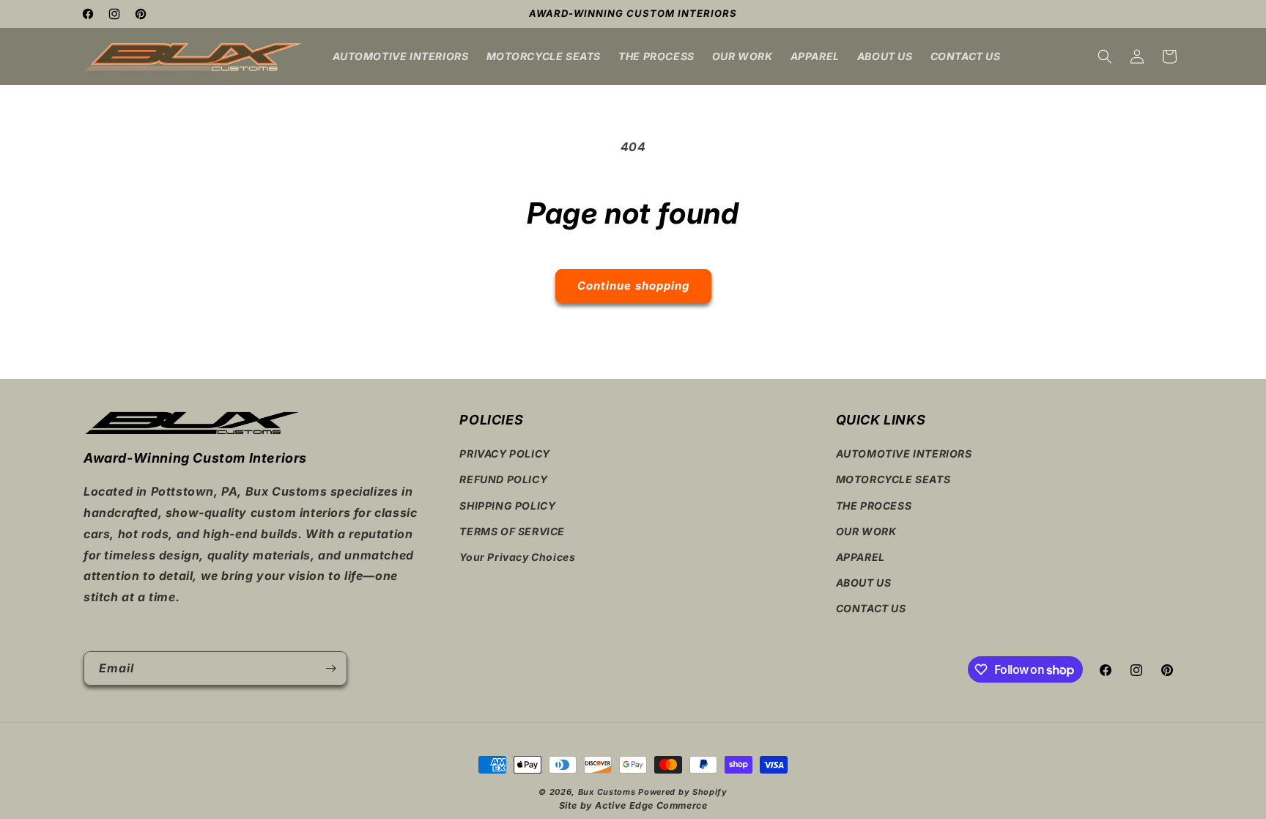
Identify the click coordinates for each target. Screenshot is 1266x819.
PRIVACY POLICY (504, 453)
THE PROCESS (874, 505)
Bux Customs (607, 792)
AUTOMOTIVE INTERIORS (904, 453)
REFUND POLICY (503, 479)
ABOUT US (864, 582)
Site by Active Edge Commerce (633, 805)
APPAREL (860, 557)
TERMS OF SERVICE (512, 531)
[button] (1105, 56)
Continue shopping (633, 286)
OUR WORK (866, 531)
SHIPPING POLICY (507, 505)
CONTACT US (871, 608)
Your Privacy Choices (517, 557)
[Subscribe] (330, 668)
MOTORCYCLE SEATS (893, 479)
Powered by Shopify (683, 792)
